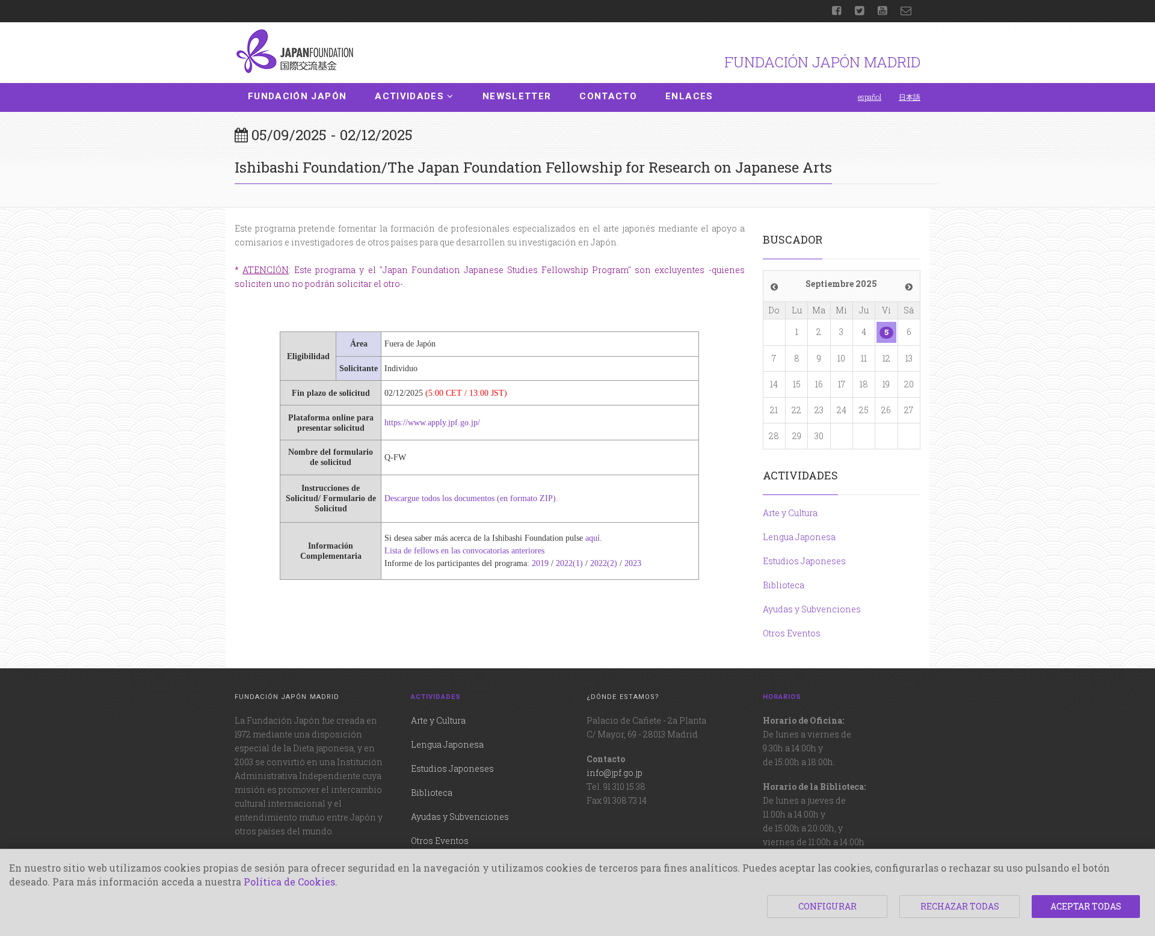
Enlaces (689, 96)
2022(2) (603, 563)
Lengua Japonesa (799, 537)
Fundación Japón (297, 96)
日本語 (909, 97)
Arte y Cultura (790, 513)
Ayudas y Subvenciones (812, 609)
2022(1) (569, 563)
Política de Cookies (289, 881)
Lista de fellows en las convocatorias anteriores (464, 550)
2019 (540, 563)
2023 (632, 563)
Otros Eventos (792, 633)
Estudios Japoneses (804, 561)
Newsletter (517, 96)
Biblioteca (783, 585)
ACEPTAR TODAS (1085, 906)
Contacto (608, 96)
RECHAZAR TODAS (959, 906)
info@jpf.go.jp (614, 772)
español (869, 97)
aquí (592, 538)
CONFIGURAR (827, 906)
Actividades (409, 96)
